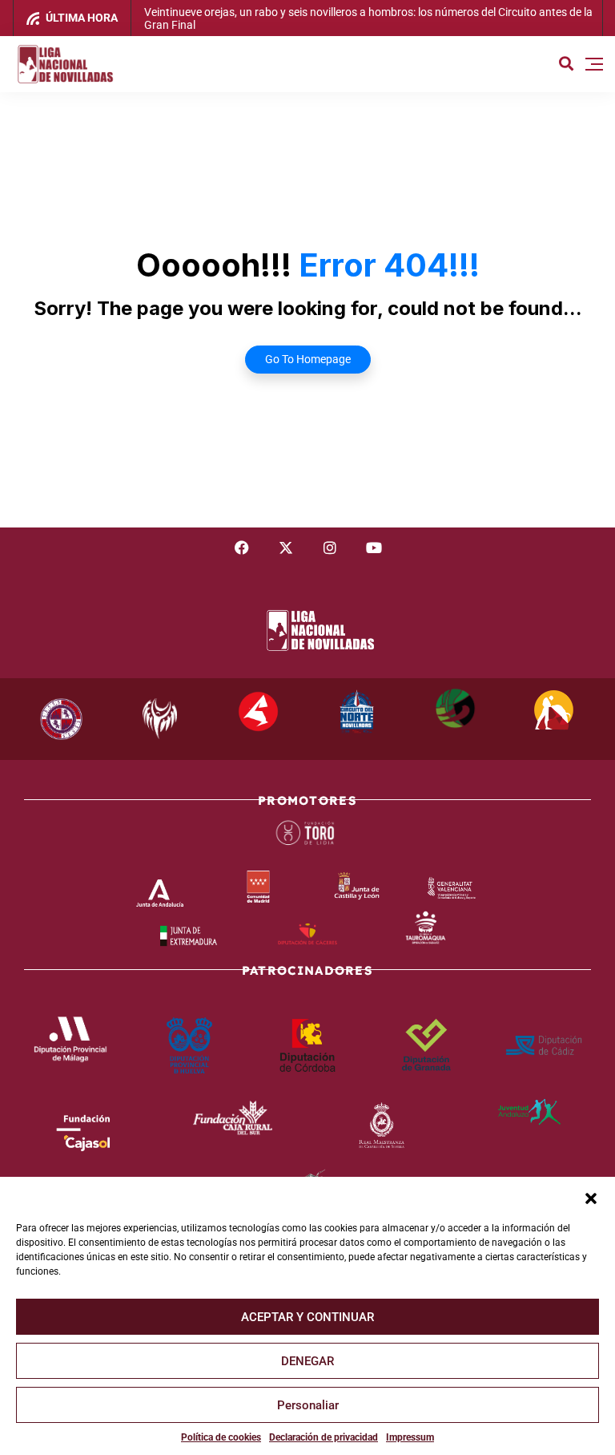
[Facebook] (242, 547)
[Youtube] (374, 547)
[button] (591, 1197)
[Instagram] (330, 547)
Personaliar (308, 1405)
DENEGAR (307, 1361)
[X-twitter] (286, 547)
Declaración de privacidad (323, 1437)
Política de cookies (221, 1437)
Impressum (410, 1437)
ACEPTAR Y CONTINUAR (307, 1317)
